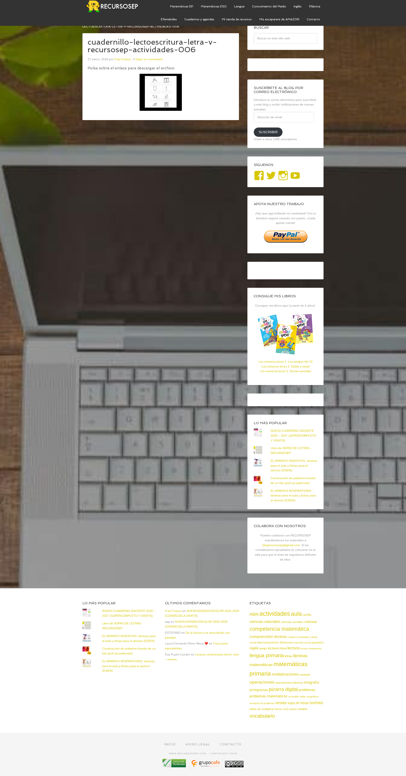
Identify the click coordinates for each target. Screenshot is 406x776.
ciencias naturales (265, 622)
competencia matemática (279, 629)
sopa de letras (298, 703)
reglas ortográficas (309, 696)
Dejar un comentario (149, 59)
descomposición (268, 642)
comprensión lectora (268, 636)
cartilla (307, 614)
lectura (293, 648)
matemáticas (261, 664)
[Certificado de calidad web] (174, 766)
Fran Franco (173, 611)
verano (302, 709)
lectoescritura (277, 648)
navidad (304, 674)
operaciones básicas (289, 682)
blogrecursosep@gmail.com (281, 545)
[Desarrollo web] (206, 766)
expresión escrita (302, 642)
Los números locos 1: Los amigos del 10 (285, 361)
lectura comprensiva (310, 648)
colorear (310, 622)
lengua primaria (267, 655)
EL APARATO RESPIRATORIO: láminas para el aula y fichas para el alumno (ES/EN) (293, 495)
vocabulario (262, 716)
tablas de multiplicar (262, 709)
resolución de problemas (262, 703)
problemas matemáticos (268, 696)
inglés (254, 648)
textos (293, 709)
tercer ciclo (281, 709)
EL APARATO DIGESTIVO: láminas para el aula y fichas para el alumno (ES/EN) (294, 465)
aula (296, 613)
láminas (300, 655)
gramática (318, 642)
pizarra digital (283, 689)
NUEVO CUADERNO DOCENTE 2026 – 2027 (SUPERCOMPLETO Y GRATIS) (293, 435)
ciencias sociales (292, 622)
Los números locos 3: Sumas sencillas (285, 371)
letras (288, 656)
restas (281, 703)
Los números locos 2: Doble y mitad (286, 366)
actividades (274, 613)
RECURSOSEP (114, 6)
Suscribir (268, 132)
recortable (293, 696)
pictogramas (259, 690)
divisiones (286, 642)
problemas (307, 690)
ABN (254, 614)
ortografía (311, 682)
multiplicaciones (285, 674)
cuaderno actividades (298, 637)
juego (263, 648)
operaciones (262, 682)
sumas (316, 702)
